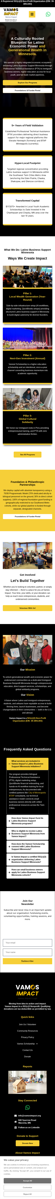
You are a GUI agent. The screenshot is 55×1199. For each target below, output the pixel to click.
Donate (27, 1056)
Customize (27, 1187)
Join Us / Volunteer (27, 1024)
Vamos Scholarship (26, 1044)
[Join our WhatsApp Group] (48, 14)
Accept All (27, 1181)
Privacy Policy (27, 1037)
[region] (27, 1177)
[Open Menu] (32, 14)
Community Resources (27, 1031)
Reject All (27, 1194)
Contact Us (28, 1050)
